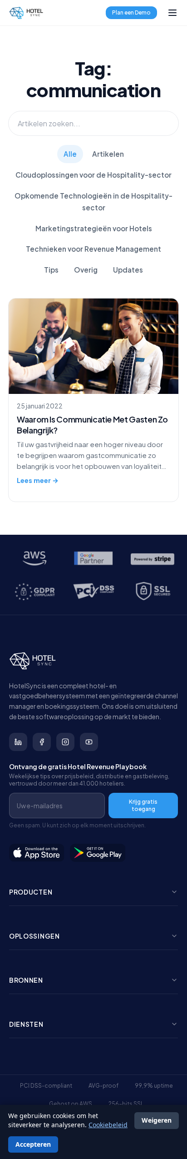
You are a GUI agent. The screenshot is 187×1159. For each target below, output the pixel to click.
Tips (51, 269)
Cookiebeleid (108, 1124)
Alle (70, 153)
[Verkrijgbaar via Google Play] (98, 853)
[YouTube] (89, 742)
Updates (128, 269)
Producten (30, 892)
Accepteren (33, 1144)
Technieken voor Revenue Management (93, 248)
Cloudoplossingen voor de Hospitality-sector (93, 174)
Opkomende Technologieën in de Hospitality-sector (93, 201)
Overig (86, 269)
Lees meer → (38, 480)
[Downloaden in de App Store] (36, 853)
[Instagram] (65, 742)
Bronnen (26, 980)
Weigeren (157, 1120)
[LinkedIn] (18, 742)
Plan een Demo (131, 12)
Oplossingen (34, 936)
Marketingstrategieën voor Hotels (93, 228)
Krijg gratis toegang (143, 805)
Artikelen (108, 153)
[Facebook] (42, 742)
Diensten (26, 1024)
